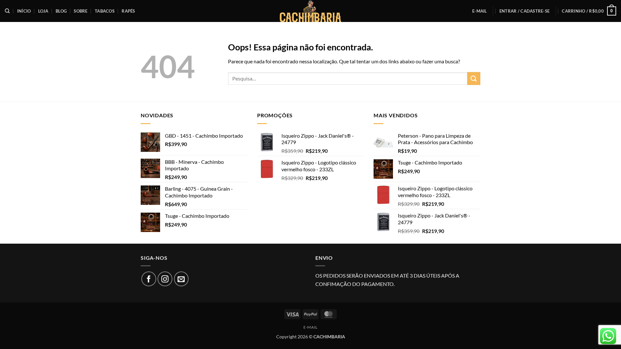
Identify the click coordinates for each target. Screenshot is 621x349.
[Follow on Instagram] (165, 278)
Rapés (128, 11)
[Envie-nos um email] (181, 278)
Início (24, 11)
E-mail (479, 11)
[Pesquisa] (7, 11)
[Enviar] (473, 78)
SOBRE (80, 11)
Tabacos (104, 11)
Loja (43, 11)
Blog (61, 11)
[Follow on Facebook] (148, 278)
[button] (524, 11)
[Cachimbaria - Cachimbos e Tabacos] (310, 11)
